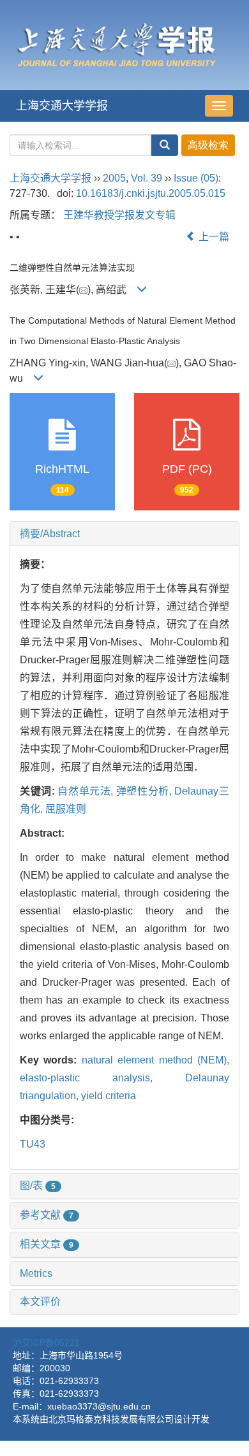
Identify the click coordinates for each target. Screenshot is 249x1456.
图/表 (38, 1185)
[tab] (124, 534)
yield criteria (108, 1095)
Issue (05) (196, 178)
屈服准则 (65, 809)
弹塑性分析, (145, 791)
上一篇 (212, 236)
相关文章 (46, 1244)
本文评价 (40, 1301)
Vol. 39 (146, 178)
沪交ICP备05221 (46, 1342)
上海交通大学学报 (62, 105)
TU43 (32, 1144)
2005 (114, 178)
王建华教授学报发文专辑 (119, 215)
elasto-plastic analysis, (102, 1077)
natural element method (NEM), (155, 1060)
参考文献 (46, 1214)
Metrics (36, 1273)
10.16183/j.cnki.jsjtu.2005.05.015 (150, 193)
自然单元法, (86, 791)
